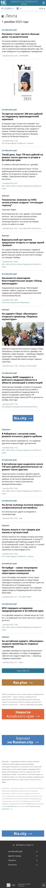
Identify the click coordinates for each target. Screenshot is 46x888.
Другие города (14, 856)
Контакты (12, 864)
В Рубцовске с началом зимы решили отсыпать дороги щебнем (22, 435)
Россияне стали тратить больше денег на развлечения (20, 35)
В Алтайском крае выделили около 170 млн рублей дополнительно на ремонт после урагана (22, 466)
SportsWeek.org (12, 806)
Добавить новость (24, 845)
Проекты (12, 860)
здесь (4, 782)
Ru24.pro (37, 806)
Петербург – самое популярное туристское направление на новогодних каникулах (20, 570)
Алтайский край (15, 851)
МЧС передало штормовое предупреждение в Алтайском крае (23, 609)
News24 (32, 806)
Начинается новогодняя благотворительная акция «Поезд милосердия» (22, 281)
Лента (11, 16)
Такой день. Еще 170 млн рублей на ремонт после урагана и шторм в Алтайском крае (22, 157)
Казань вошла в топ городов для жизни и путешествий (21, 531)
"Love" (27, 806)
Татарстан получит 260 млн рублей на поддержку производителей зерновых (22, 116)
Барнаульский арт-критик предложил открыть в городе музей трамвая (23, 242)
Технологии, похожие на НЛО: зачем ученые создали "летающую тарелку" (22, 202)
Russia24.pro (5, 809)
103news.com (30, 804)
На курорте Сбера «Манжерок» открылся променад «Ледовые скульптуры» (20, 316)
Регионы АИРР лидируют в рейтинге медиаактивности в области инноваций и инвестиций (22, 380)
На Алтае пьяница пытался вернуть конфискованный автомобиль (23, 506)
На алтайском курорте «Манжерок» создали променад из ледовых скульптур (23, 644)
